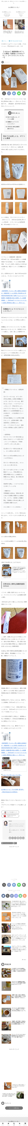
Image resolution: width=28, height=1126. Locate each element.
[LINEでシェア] (19, 93)
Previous (1, 27)
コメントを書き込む (14, 1108)
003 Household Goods (8, 843)
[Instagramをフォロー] (18, 838)
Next (27, 27)
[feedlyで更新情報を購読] (20, 838)
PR (15, 843)
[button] (24, 93)
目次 (13, 113)
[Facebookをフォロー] (15, 838)
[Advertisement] (14, 862)
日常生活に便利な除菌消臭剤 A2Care (13, 127)
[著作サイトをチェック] (10, 838)
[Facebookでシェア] (9, 93)
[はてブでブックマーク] (14, 93)
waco (10, 821)
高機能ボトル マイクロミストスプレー (13, 122)
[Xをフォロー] (12, 838)
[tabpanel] (8, 26)
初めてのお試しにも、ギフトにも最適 (13, 118)
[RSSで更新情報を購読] (23, 838)
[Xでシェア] (4, 93)
